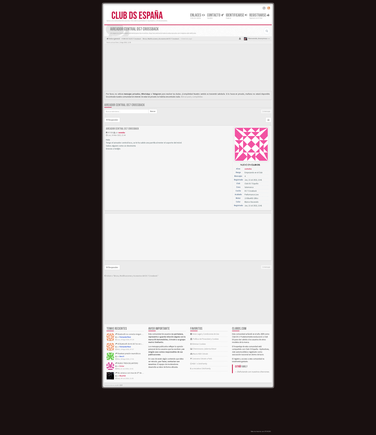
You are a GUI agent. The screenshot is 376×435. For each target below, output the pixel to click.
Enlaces (196, 15)
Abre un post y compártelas (192, 96)
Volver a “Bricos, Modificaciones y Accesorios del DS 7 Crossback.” (132, 276)
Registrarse (258, 15)
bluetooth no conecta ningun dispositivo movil (136, 334)
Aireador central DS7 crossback (124, 105)
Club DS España (137, 16)
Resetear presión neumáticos (129, 353)
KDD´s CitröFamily (199, 363)
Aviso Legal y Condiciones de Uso (205, 334)
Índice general (114, 38)
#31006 (110, 132)
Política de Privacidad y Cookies (205, 339)
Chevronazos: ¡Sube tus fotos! (204, 349)
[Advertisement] (188, 68)
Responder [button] (113, 120)
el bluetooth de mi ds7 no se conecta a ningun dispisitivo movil (142, 344)
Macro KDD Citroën (200, 354)
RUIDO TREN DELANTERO (127, 363)
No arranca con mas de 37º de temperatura (134, 373)
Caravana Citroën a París (202, 358)
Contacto (214, 15)
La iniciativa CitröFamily (201, 368)
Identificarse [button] (235, 15)
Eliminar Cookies (199, 344)
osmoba (121, 132)
